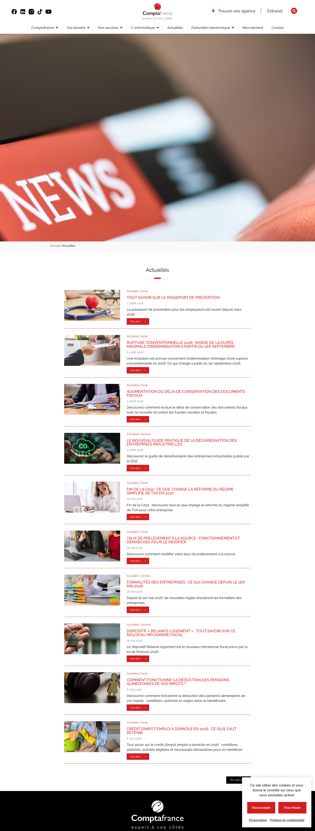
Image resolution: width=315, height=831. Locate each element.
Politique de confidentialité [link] (287, 820)
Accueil (55, 245)
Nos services (108, 28)
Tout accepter (261, 807)
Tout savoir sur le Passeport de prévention (173, 297)
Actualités (175, 28)
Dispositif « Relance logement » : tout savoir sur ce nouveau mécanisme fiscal (181, 633)
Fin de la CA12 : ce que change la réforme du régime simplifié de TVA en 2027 (180, 491)
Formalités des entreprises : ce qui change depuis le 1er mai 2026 (186, 584)
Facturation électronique (210, 28)
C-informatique (143, 28)
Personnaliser (258, 820)
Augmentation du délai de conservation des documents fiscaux (186, 393)
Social (144, 291)
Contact (278, 28)
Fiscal (143, 385)
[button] (294, 11)
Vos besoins (76, 28)
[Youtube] (48, 11)
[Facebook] (14, 11)
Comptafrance (42, 28)
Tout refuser (292, 807)
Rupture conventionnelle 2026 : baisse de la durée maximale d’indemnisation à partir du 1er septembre (181, 344)
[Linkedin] (23, 11)
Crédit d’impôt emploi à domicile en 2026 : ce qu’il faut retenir (181, 731)
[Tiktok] (40, 11)
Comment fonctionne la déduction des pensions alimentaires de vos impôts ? (178, 682)
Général (145, 434)
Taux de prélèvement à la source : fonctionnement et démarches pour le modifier (183, 540)
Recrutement (252, 28)
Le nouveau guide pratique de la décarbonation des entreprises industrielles (182, 442)
